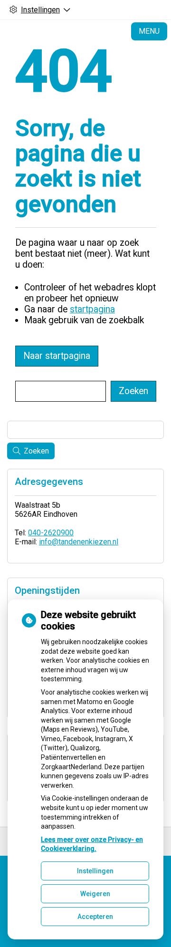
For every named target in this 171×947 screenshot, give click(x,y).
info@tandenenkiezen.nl (78, 541)
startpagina (92, 309)
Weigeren (95, 894)
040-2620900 (51, 532)
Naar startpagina (56, 355)
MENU (149, 31)
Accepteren (95, 916)
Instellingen (95, 871)
